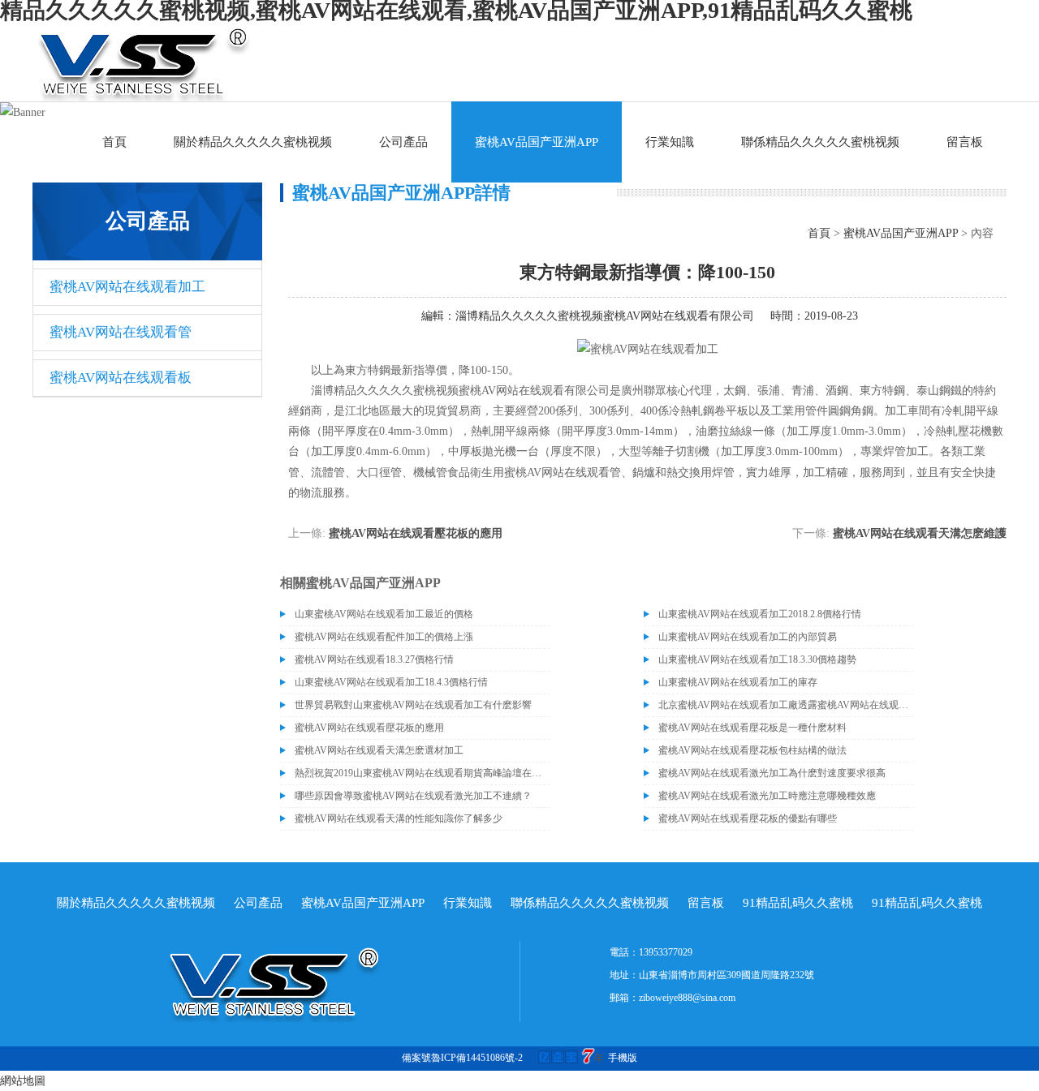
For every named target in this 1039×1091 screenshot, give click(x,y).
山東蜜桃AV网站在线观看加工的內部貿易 (747, 636)
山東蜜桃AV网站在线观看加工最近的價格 (384, 614)
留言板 (964, 141)
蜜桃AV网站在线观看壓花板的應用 (415, 533)
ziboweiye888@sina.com (687, 997)
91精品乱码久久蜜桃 (798, 902)
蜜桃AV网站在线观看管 (121, 332)
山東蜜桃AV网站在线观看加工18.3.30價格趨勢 (757, 659)
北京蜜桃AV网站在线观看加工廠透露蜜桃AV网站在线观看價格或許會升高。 (785, 705)
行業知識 (669, 141)
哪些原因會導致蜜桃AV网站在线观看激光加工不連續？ (413, 795)
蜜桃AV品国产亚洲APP (536, 141)
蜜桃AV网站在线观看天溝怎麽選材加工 (379, 750)
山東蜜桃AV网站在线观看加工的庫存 (737, 682)
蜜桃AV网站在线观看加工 (127, 286)
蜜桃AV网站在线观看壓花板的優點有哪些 (747, 818)
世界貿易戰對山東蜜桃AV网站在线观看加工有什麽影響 (413, 705)
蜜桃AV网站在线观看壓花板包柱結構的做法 (752, 750)
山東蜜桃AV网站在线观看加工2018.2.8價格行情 (759, 614)
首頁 (114, 141)
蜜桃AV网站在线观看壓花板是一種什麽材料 (752, 727)
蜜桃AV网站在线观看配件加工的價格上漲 (384, 636)
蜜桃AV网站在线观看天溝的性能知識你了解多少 (398, 818)
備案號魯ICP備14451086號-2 (462, 1057)
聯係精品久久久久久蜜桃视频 (820, 141)
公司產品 (403, 141)
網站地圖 (22, 1081)
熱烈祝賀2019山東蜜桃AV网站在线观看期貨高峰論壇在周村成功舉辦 (422, 773)
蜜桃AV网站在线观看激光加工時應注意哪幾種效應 (767, 795)
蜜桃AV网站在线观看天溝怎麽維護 (920, 533)
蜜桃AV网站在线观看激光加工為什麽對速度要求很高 (772, 773)
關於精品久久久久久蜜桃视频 (253, 141)
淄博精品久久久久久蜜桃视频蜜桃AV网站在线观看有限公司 (604, 316)
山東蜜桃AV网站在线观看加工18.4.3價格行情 (391, 682)
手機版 (622, 1057)
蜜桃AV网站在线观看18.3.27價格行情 (374, 659)
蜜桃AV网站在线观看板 (121, 377)
